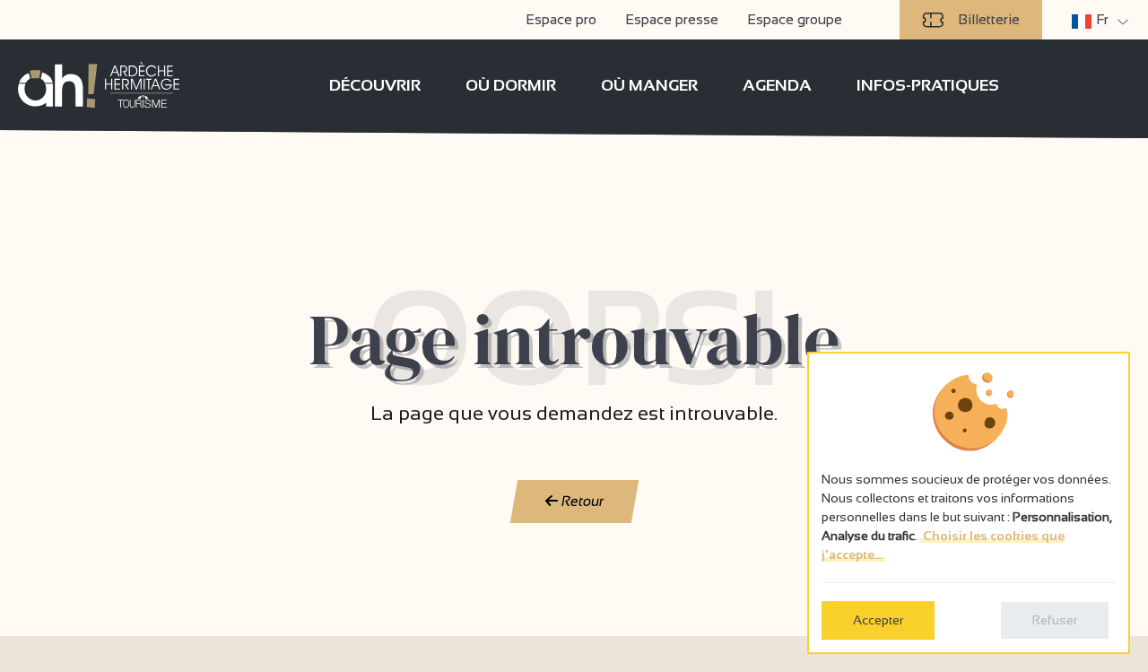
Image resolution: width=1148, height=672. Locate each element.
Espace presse (671, 19)
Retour (580, 501)
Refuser (1054, 620)
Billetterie (989, 19)
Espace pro (561, 19)
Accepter (878, 620)
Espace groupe (794, 19)
